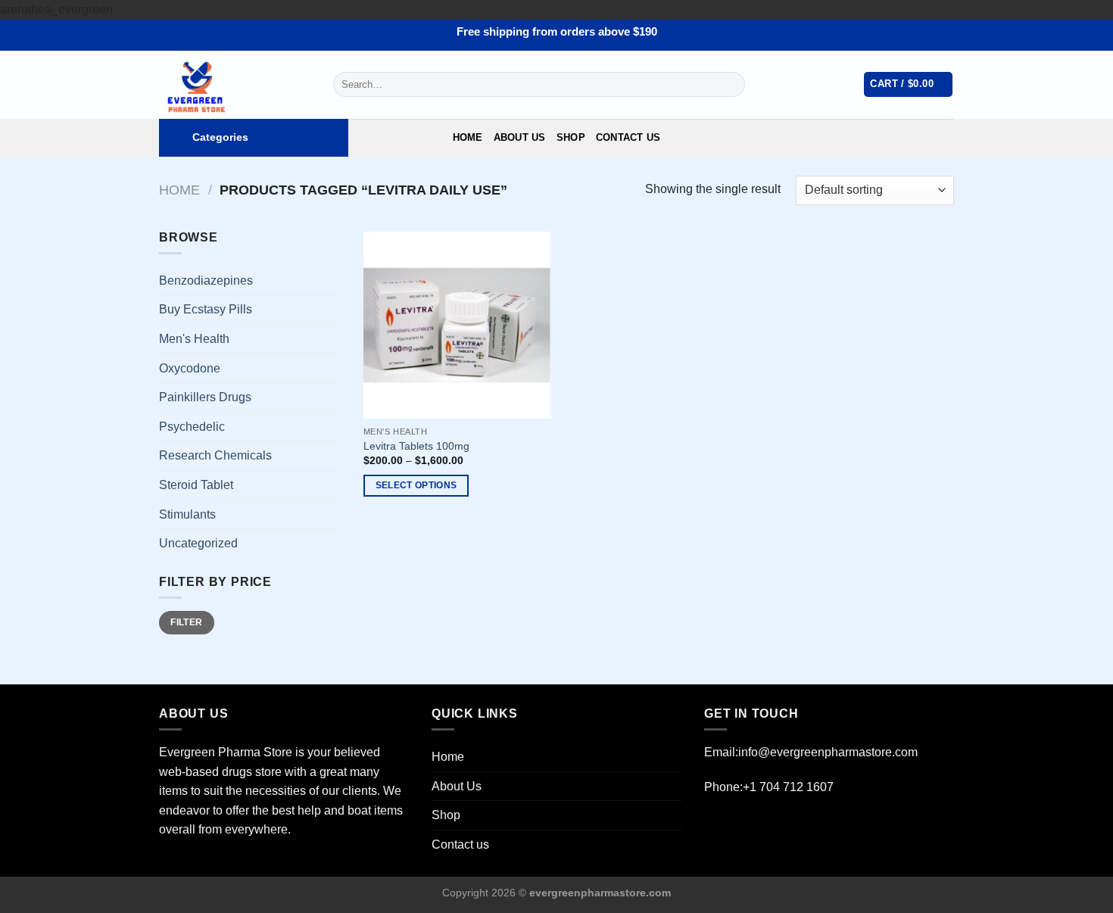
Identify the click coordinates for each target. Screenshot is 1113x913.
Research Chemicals (215, 455)
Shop (570, 137)
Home (468, 137)
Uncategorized (198, 543)
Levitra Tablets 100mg (416, 446)
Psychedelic (192, 426)
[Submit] (730, 84)
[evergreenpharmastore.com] (234, 85)
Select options (416, 485)
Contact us (628, 137)
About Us (520, 137)
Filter (186, 622)
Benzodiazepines (206, 280)
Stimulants (187, 514)
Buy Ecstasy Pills (205, 309)
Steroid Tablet (196, 484)
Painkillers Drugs (205, 397)
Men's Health (194, 338)
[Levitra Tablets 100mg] (456, 325)
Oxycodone (189, 368)
